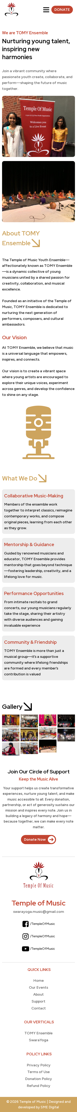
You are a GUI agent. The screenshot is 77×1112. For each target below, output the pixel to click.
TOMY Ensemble (38, 1033)
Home (38, 980)
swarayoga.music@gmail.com (38, 911)
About (38, 994)
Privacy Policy (39, 1065)
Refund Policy (38, 1085)
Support (38, 1001)
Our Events (38, 987)
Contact (38, 1008)
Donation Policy (38, 1079)
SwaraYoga (38, 1040)
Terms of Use (38, 1072)
